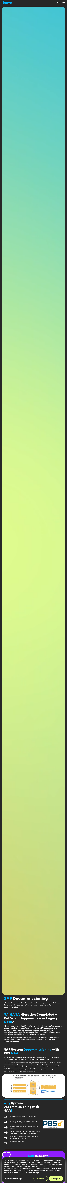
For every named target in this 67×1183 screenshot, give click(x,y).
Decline (40, 1178)
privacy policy (39, 1170)
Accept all (56, 1178)
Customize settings (13, 1178)
